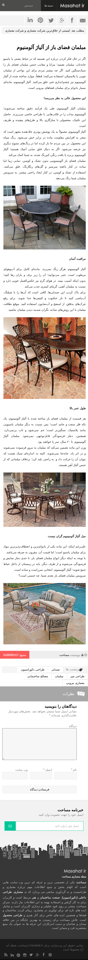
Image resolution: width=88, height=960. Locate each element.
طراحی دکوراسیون (32, 669)
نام (74, 769)
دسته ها (48, 5)
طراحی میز (77, 676)
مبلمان (59, 676)
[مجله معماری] (72, 5)
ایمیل (47, 769)
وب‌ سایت (21, 769)
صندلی (55, 669)
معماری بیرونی (75, 683)
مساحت (64, 655)
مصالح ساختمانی (37, 676)
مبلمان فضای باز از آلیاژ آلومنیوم (51, 47)
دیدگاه (73, 726)
